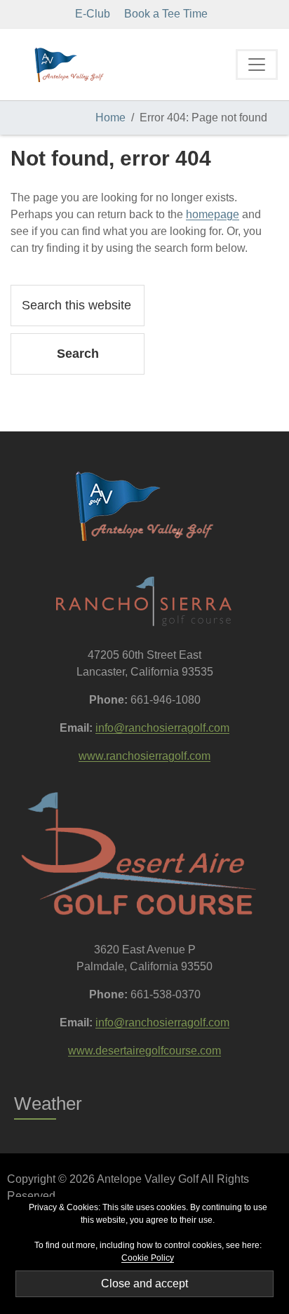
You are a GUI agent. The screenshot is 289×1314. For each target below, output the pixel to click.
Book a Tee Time (166, 14)
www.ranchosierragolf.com (144, 756)
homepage (212, 214)
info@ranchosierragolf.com (162, 728)
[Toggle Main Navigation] (257, 64)
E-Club (92, 14)
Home (110, 117)
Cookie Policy (147, 1258)
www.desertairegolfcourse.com (144, 1051)
